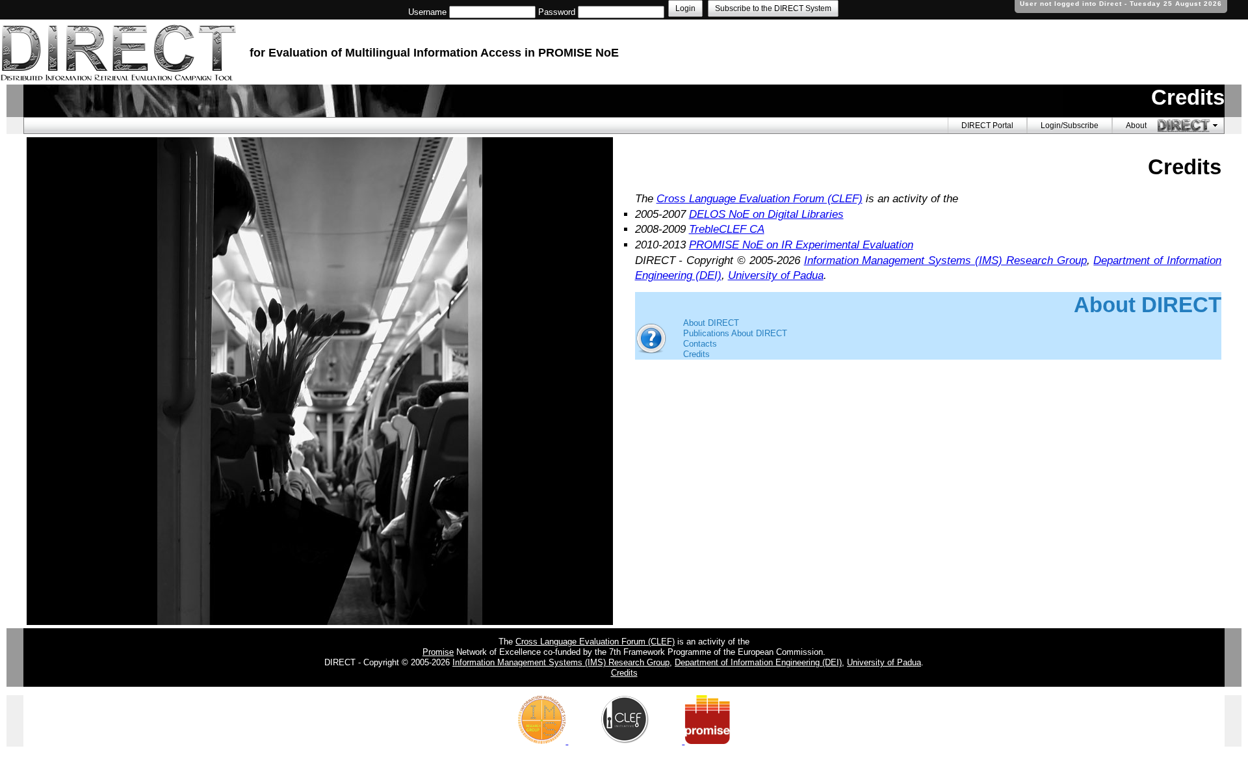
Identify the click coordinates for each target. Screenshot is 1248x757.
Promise (438, 652)
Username (427, 12)
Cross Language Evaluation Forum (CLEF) (759, 199)
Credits (696, 354)
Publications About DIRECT (735, 333)
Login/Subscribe (1069, 125)
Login (685, 8)
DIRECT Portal (987, 125)
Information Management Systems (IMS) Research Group (945, 260)
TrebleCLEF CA (726, 229)
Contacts (700, 344)
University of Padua (776, 275)
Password (556, 12)
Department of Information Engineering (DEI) (758, 662)
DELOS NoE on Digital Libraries (766, 214)
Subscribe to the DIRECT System (773, 8)
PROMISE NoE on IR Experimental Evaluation (801, 245)
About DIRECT (711, 323)
